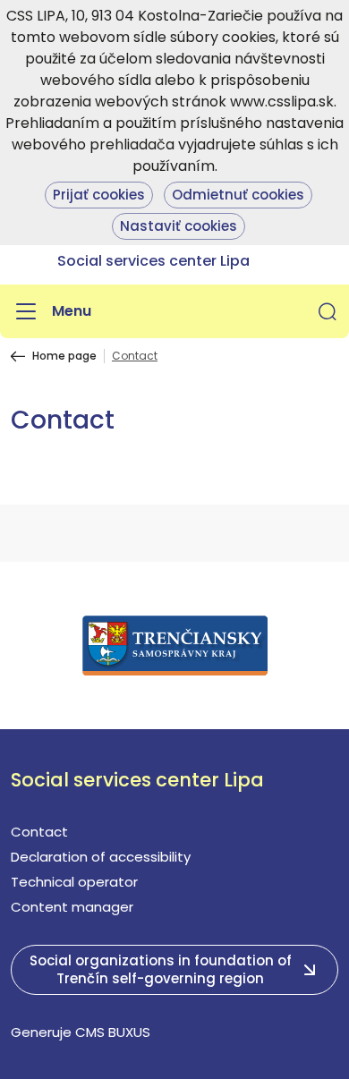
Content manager (72, 906)
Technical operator (74, 881)
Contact (39, 831)
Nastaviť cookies (178, 226)
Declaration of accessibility (101, 856)
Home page (64, 356)
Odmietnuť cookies (238, 194)
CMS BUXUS (112, 1032)
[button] (327, 311)
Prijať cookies (99, 194)
